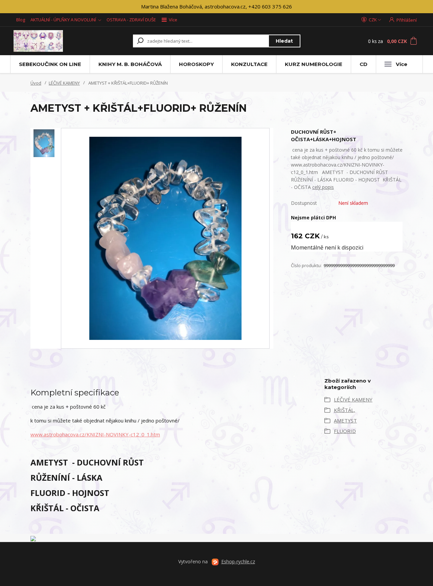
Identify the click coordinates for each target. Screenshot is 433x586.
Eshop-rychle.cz (238, 561)
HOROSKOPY (196, 64)
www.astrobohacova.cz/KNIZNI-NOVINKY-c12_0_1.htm (95, 434)
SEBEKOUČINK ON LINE (50, 64)
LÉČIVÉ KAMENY (64, 83)
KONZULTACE (249, 64)
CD (363, 64)
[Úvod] (52, 41)
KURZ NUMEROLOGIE (313, 64)
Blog (20, 20)
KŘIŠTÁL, (344, 410)
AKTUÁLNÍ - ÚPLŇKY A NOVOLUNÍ (63, 20)
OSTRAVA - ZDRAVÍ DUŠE (131, 20)
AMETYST (345, 420)
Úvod (35, 83)
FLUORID (345, 431)
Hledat (284, 41)
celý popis (323, 187)
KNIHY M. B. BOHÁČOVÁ (130, 64)
